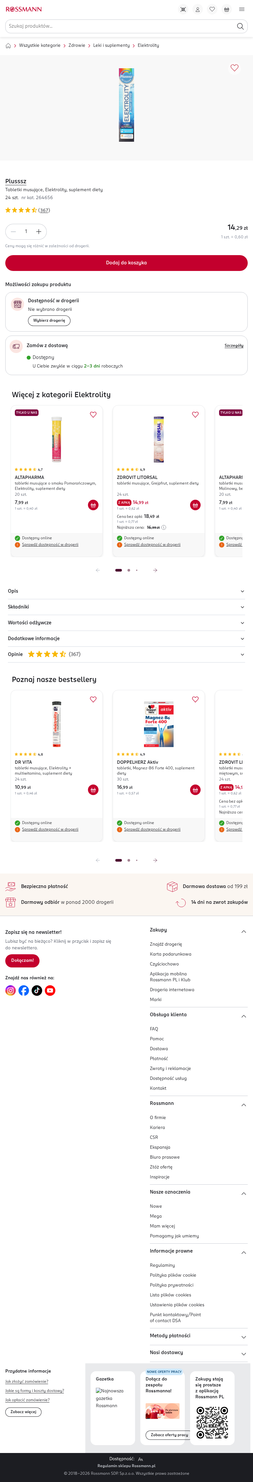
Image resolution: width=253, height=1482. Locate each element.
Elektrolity (148, 46)
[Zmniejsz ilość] (13, 232)
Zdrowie (77, 46)
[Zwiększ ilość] (39, 232)
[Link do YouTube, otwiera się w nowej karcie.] (50, 990)
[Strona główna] (8, 46)
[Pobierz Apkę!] (183, 9)
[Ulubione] (212, 9)
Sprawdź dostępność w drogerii (50, 545)
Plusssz (15, 182)
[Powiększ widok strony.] (140, 1459)
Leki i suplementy (111, 46)
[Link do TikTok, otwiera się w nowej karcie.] (37, 990)
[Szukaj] (240, 26)
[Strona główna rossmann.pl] (23, 9)
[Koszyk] (226, 9)
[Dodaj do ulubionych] (234, 68)
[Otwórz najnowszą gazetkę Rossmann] (113, 1399)
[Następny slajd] (155, 570)
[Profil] (197, 9)
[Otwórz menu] (242, 9)
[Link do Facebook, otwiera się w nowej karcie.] (23, 990)
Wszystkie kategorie (40, 46)
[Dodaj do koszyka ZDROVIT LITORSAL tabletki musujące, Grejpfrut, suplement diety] (195, 505)
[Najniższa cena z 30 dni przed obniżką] (163, 527)
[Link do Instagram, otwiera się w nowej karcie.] (10, 990)
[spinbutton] (26, 231)
